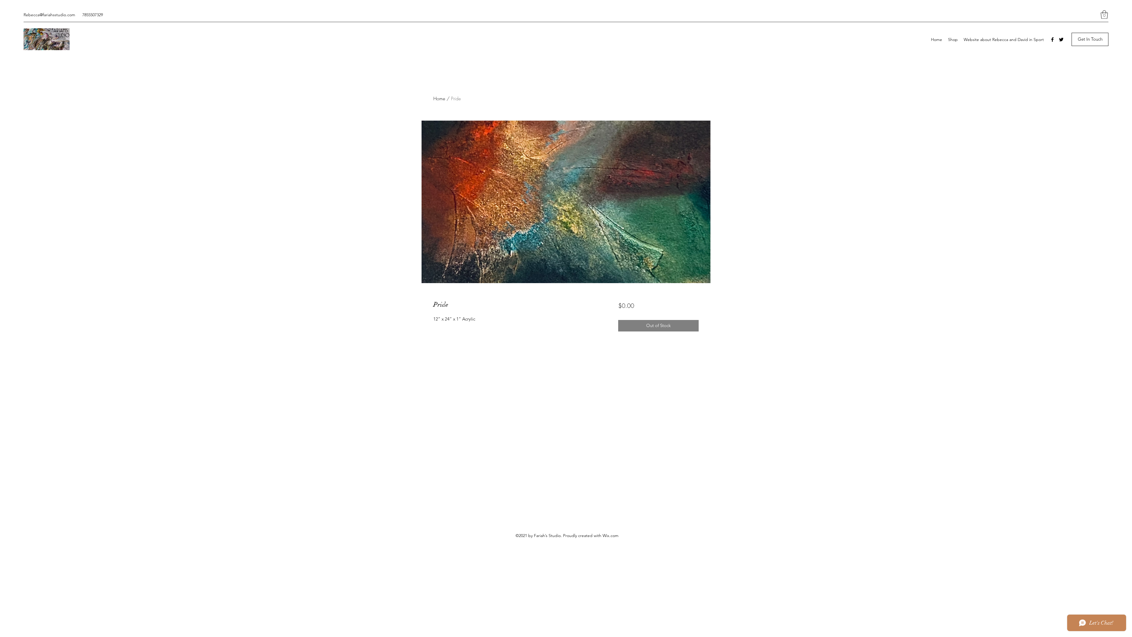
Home (439, 98)
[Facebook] (1052, 39)
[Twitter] (1061, 39)
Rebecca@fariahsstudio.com (49, 14)
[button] (1104, 14)
